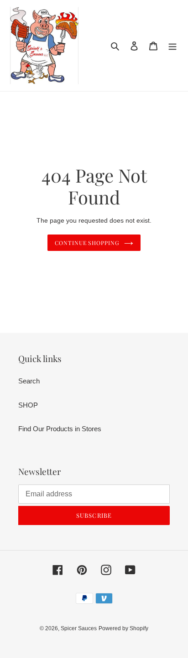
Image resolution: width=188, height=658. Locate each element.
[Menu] (172, 46)
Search (29, 381)
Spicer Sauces (79, 628)
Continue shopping (87, 242)
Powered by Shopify (123, 628)
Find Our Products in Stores (59, 429)
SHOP (28, 405)
